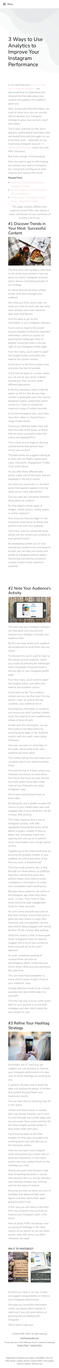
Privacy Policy (23, 1345)
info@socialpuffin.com (29, 1338)
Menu (10, 4)
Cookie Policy (36, 1345)
